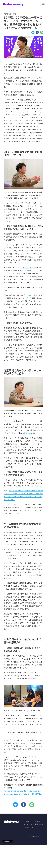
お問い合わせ (39, 824)
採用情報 (37, 821)
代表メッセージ (28, 827)
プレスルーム (28, 824)
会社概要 (26, 821)
